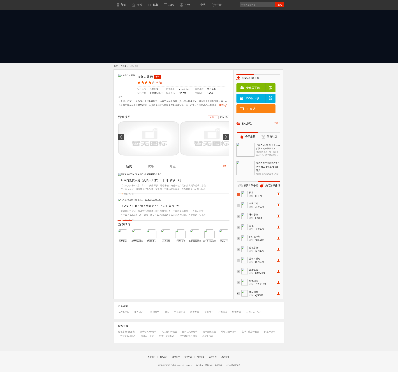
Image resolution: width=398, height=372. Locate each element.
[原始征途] (244, 271)
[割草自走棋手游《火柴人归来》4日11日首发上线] (139, 174)
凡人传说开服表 (169, 331)
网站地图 (200, 357)
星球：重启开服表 (250, 331)
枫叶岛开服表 (147, 336)
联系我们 (163, 357)
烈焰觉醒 (166, 241)
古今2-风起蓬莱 (209, 241)
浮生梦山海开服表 (188, 336)
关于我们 (151, 357)
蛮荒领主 (208, 312)
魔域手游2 (254, 247)
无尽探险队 (123, 312)
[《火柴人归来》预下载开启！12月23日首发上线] (139, 200)
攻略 (151, 166)
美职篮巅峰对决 (195, 241)
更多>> (226, 166)
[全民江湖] (244, 205)
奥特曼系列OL (137, 241)
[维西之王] (224, 234)
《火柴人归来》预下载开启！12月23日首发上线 (150, 206)
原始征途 (253, 269)
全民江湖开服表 (189, 331)
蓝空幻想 (253, 291)
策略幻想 (259, 240)
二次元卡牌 (260, 284)
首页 (116, 66)
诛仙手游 (253, 214)
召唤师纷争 (153, 312)
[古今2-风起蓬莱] (209, 234)
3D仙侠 (258, 218)
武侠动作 (259, 207)
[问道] (244, 194)
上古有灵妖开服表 (127, 336)
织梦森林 (123, 241)
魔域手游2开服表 (126, 331)
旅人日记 (138, 312)
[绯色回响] (244, 282)
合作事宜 (213, 357)
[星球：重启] (244, 260)
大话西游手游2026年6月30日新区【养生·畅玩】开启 (268, 167)
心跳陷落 (222, 312)
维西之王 (224, 241)
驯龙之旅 (236, 312)
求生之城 (194, 312)
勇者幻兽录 (179, 312)
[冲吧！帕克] (180, 234)
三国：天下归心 (253, 312)
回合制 (258, 196)
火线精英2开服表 (148, 331)
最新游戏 (225, 357)
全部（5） (214, 117)
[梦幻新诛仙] (151, 234)
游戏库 (123, 66)
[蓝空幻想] (244, 293)
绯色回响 (253, 280)
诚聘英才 (176, 357)
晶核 (251, 225)
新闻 (129, 166)
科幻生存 (259, 262)
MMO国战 (260, 273)
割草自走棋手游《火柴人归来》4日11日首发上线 (151, 180)
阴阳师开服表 (209, 331)
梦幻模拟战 (254, 236)
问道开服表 (269, 331)
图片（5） (224, 117)
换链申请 (188, 357)
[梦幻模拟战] (244, 238)
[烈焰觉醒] (166, 234)
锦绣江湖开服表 (166, 336)
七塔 (166, 312)
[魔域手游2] (244, 249)
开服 (172, 166)
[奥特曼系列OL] (137, 234)
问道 (251, 192)
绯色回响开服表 (228, 331)
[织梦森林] (122, 234)
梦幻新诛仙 (151, 241)
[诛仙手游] (244, 216)
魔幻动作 (259, 251)
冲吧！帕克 (180, 241)
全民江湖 (253, 203)
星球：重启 (254, 258)
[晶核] (244, 227)
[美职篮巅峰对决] (195, 234)
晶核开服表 (207, 336)
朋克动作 (259, 229)
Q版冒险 (259, 295)
